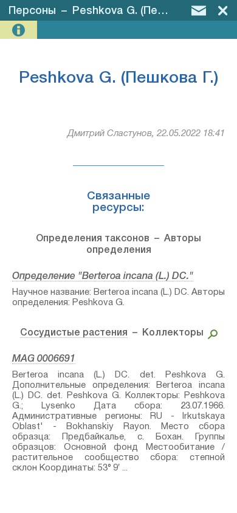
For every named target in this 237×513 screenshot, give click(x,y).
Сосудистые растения (74, 333)
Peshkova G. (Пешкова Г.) (138, 11)
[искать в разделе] (211, 333)
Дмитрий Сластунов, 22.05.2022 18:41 (146, 133)
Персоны (32, 11)
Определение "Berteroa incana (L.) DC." (102, 276)
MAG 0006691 (43, 359)
